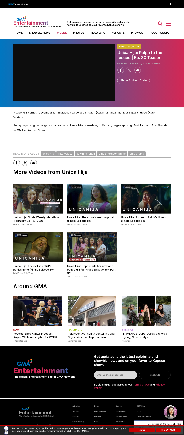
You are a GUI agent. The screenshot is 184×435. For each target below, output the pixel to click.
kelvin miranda (85, 153)
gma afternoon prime (112, 153)
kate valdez (65, 153)
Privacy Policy (78, 421)
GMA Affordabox (144, 416)
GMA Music (120, 421)
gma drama (137, 153)
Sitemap (75, 416)
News (96, 406)
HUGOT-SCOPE (159, 32)
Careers (75, 411)
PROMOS (137, 32)
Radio (96, 421)
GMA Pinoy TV (122, 411)
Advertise (76, 406)
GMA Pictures (121, 416)
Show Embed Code (133, 80)
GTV (139, 411)
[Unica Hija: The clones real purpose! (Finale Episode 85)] (92, 199)
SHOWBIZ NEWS (39, 32)
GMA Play (141, 406)
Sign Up (155, 374)
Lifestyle (97, 416)
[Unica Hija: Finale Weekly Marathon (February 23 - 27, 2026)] (38, 199)
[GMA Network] (11, 4)
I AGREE (142, 430)
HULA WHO (98, 32)
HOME (19, 32)
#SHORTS (118, 32)
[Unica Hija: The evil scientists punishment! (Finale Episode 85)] (38, 247)
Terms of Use (141, 384)
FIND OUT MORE (168, 430)
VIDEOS (62, 32)
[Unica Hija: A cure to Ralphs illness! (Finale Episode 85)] (146, 199)
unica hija (48, 153)
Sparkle (119, 406)
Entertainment (22, 4)
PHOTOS (78, 32)
